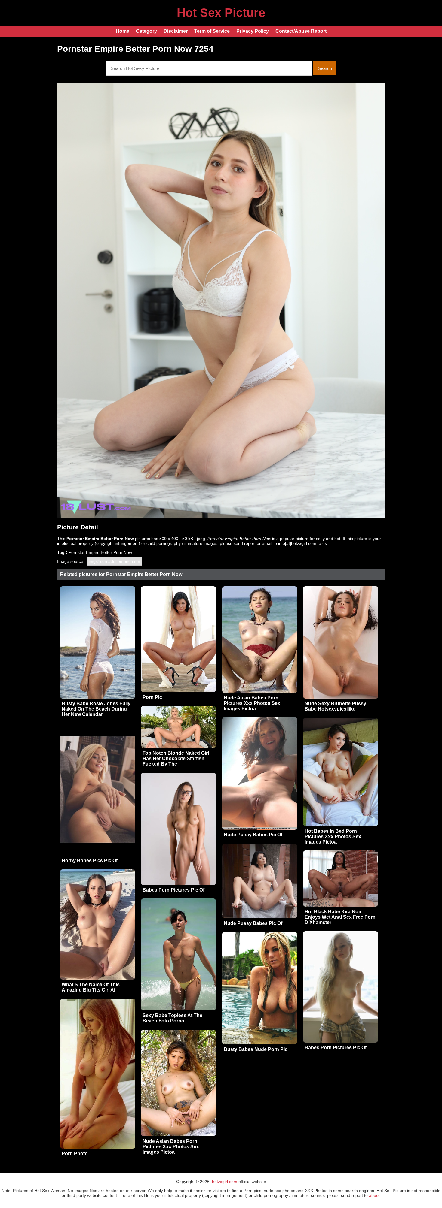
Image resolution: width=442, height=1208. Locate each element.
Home (122, 31)
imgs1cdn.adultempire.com (114, 561)
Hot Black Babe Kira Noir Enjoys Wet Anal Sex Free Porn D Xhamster (340, 917)
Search (325, 68)
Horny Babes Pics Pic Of (90, 860)
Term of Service (212, 31)
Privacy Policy (252, 31)
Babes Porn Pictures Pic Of (173, 889)
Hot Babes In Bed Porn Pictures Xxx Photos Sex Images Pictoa (333, 836)
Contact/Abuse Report (301, 31)
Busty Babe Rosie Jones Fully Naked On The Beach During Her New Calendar (96, 709)
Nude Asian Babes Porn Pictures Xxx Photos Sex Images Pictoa (252, 703)
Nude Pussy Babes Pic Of (253, 834)
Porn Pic (152, 697)
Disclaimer (176, 31)
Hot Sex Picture (221, 12)
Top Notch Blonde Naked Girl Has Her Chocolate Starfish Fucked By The (176, 758)
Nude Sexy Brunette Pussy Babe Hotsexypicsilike (335, 706)
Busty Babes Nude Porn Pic (255, 1049)
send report (245, 543)
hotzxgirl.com (224, 1181)
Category (146, 31)
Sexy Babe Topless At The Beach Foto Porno (172, 1018)
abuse (375, 1195)
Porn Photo (75, 1153)
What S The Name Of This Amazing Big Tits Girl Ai (91, 987)
